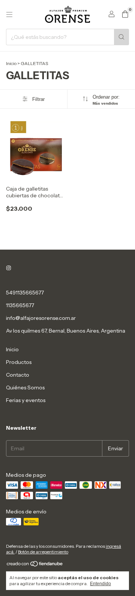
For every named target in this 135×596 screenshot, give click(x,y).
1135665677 (20, 305)
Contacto (17, 374)
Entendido (100, 583)
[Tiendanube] (35, 565)
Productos (19, 362)
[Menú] (9, 14)
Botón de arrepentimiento (43, 552)
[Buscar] (121, 37)
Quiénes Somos (25, 387)
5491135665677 (25, 292)
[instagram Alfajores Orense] (8, 268)
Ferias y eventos (25, 400)
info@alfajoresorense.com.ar (41, 318)
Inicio (11, 63)
